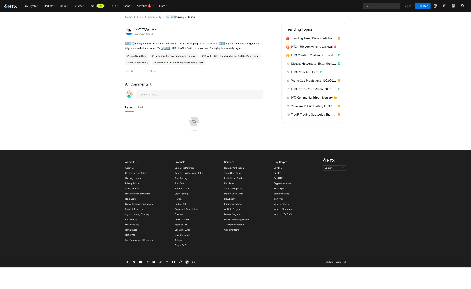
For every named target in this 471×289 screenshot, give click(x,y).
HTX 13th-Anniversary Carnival (312, 46)
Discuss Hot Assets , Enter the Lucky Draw (313, 63)
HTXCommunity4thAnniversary (312, 97)
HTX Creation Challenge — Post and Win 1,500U (313, 55)
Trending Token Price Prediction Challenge (313, 38)
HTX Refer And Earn (304, 72)
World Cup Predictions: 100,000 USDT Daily (313, 80)
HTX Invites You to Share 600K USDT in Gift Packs (313, 89)
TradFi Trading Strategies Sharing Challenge (313, 114)
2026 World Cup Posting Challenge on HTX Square (313, 106)
